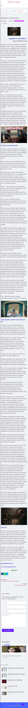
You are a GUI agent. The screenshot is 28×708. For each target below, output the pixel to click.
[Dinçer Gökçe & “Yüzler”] (4, 687)
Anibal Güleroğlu (13, 10)
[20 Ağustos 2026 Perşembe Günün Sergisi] (4, 693)
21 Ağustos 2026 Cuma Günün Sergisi (15, 680)
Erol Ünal (7, 644)
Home (3, 10)
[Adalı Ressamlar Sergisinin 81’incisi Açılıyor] (4, 675)
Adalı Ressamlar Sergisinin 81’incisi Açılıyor (16, 674)
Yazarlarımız (7, 10)
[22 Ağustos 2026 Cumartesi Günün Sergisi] (4, 669)
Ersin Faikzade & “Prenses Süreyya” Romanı (11, 655)
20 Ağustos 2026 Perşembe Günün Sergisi (16, 692)
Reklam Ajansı (17, 705)
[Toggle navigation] (2, 6)
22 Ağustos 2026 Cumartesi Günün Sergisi (16, 668)
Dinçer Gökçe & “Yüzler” (13, 686)
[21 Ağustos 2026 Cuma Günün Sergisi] (4, 681)
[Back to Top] (23, 704)
